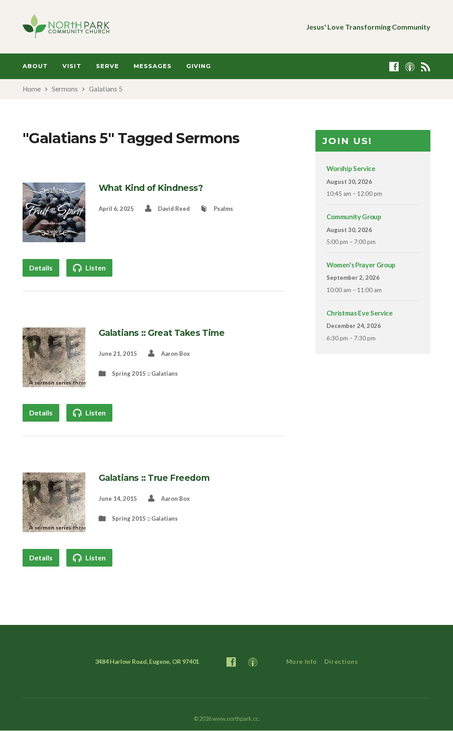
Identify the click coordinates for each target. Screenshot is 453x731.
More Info (301, 661)
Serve (107, 66)
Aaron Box (175, 353)
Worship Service (351, 168)
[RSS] (425, 66)
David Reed (174, 208)
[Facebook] (394, 66)
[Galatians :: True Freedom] (54, 526)
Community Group (353, 217)
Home (32, 89)
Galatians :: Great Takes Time (162, 332)
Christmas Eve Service (359, 313)
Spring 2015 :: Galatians (145, 373)
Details (41, 267)
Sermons (65, 89)
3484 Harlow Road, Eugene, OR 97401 (147, 661)
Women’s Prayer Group (360, 265)
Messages (153, 66)
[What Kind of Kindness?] (54, 236)
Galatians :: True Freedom (154, 477)
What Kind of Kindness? (151, 188)
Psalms (223, 208)
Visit (71, 66)
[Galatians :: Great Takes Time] (54, 381)
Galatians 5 (106, 89)
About (35, 66)
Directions (341, 661)
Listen (95, 267)
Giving (198, 66)
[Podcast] (410, 66)
